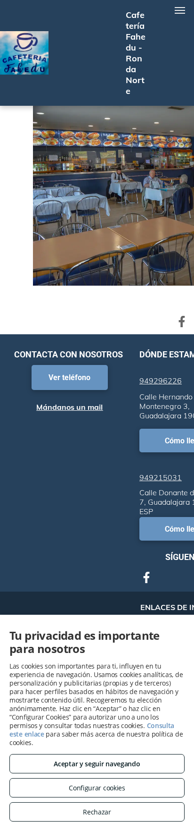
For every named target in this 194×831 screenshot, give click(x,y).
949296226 (160, 380)
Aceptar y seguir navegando (97, 763)
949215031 (160, 477)
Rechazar (97, 811)
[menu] (179, 10)
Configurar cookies (97, 787)
